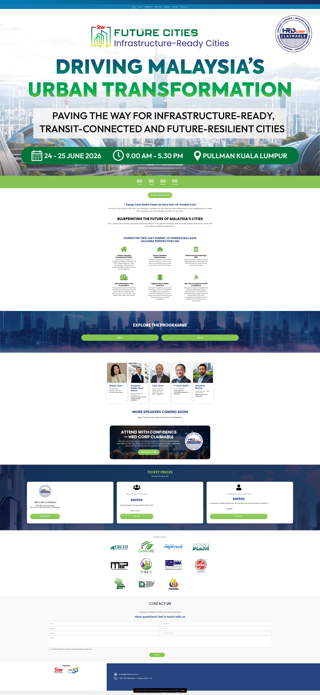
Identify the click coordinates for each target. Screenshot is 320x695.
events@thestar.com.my (128, 674)
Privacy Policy (182, 693)
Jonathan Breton (200, 386)
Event (140, 7)
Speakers (167, 7)
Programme (148, 7)
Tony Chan (157, 385)
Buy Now (137, 516)
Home (134, 7)
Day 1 (120, 337)
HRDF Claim (158, 7)
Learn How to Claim (149, 452)
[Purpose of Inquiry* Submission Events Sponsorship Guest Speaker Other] (216, 633)
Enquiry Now (45, 516)
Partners (175, 7)
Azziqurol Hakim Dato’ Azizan (137, 388)
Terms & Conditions (171, 693)
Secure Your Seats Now (160, 195)
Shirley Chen (115, 385)
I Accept (182, 690)
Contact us (184, 7)
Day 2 (200, 337)
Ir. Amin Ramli (181, 385)
